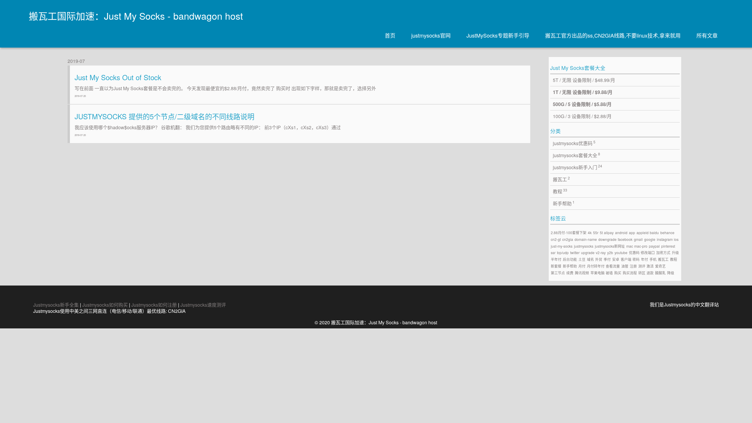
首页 (390, 35)
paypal (654, 246)
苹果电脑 (597, 272)
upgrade (588, 252)
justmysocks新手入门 (577, 167)
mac (629, 246)
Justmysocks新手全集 (56, 304)
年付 (644, 259)
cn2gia (567, 239)
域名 (590, 259)
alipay (609, 232)
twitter (575, 252)
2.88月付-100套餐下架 (568, 232)
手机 (653, 259)
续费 (569, 272)
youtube (621, 252)
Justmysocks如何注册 (154, 304)
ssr (553, 252)
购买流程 (630, 272)
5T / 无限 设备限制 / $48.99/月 (584, 80)
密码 (635, 259)
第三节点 (558, 272)
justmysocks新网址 (610, 246)
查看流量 (613, 265)
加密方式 (663, 252)
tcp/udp (563, 252)
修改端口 (648, 252)
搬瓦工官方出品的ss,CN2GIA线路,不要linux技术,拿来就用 (613, 35)
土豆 (581, 259)
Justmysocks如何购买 (105, 304)
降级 (670, 272)
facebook (625, 239)
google (649, 239)
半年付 (556, 259)
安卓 (615, 259)
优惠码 (634, 252)
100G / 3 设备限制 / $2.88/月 (582, 116)
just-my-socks (562, 246)
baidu (654, 232)
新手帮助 (564, 203)
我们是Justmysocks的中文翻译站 (684, 304)
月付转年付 (596, 265)
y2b (610, 252)
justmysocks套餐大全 (576, 155)
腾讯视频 (582, 272)
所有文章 (707, 35)
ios (676, 239)
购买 (617, 272)
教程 (560, 191)
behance (667, 232)
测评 (641, 265)
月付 (581, 265)
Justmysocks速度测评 (203, 304)
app (632, 232)
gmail (638, 239)
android (621, 232)
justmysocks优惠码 (574, 143)
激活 (650, 265)
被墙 (609, 272)
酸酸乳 (660, 272)
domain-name (586, 239)
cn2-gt (556, 239)
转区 (641, 272)
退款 (650, 272)
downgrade (607, 239)
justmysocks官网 (431, 35)
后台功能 (570, 259)
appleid (643, 232)
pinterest (668, 246)
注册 (633, 265)
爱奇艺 (660, 265)
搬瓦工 (561, 179)
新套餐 (556, 265)
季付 (607, 259)
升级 (675, 252)
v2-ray (601, 252)
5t (601, 232)
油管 (624, 265)
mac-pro (640, 246)
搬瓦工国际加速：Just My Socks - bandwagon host (136, 15)
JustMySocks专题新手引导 (497, 35)
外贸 (598, 259)
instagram (665, 239)
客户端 (626, 259)
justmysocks (583, 246)
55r (595, 232)
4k (590, 232)
